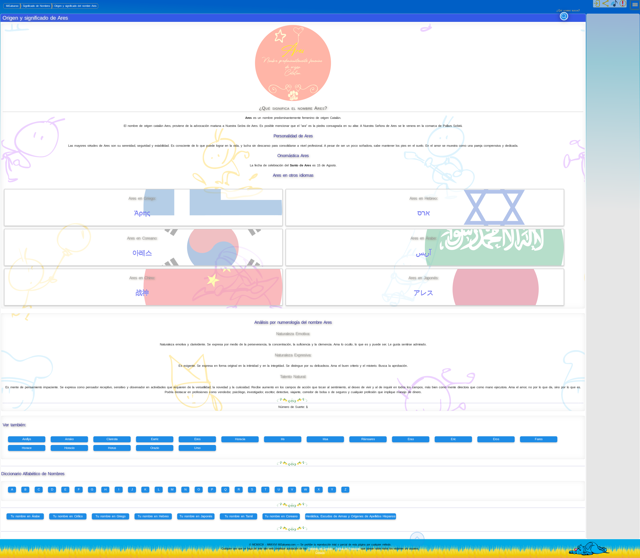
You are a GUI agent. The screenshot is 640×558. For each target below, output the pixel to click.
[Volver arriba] (417, 539)
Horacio (69, 448)
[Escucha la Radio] (614, 3)
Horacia (240, 439)
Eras (411, 439)
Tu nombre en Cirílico (68, 516)
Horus (112, 448)
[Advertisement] (613, 35)
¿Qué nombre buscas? (568, 10)
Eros (496, 439)
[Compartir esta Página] (605, 3)
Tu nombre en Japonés (196, 516)
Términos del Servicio (320, 548)
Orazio (154, 448)
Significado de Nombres (36, 6)
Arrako (69, 439)
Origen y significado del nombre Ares (75, 6)
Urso (197, 448)
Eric (453, 439)
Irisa (325, 439)
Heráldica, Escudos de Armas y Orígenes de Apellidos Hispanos (350, 516)
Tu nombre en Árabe (25, 516)
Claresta (112, 439)
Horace (27, 448)
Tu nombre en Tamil (239, 516)
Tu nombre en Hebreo (153, 516)
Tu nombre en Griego (111, 516)
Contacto (320, 552)
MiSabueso (12, 6)
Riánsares (368, 439)
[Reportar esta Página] (622, 3)
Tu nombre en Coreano (281, 516)
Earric (154, 439)
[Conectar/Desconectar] (596, 3)
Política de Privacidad (348, 548)
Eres (197, 439)
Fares (538, 439)
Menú (634, 5)
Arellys (26, 439)
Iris (282, 439)
